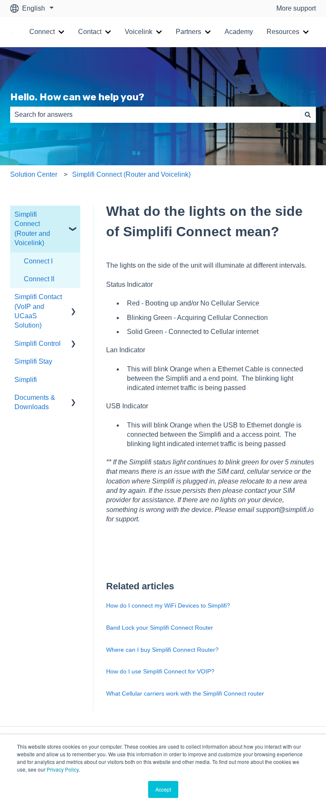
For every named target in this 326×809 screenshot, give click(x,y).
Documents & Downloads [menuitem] (34, 402)
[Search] (308, 115)
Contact (89, 31)
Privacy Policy (63, 769)
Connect (42, 31)
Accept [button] (163, 789)
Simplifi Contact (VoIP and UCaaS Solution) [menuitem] (38, 311)
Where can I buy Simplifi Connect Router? (162, 649)
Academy (239, 31)
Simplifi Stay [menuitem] (33, 361)
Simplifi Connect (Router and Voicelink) (131, 174)
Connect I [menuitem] (38, 261)
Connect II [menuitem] (39, 279)
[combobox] (155, 115)
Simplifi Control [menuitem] (37, 343)
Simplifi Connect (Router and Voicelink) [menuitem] (32, 228)
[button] (73, 215)
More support (296, 8)
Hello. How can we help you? (77, 97)
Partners (188, 31)
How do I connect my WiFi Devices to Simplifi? (168, 605)
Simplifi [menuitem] (25, 379)
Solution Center (33, 174)
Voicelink (138, 31)
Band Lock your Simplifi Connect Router (159, 627)
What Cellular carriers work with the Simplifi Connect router (185, 693)
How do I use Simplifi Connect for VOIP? (160, 671)
